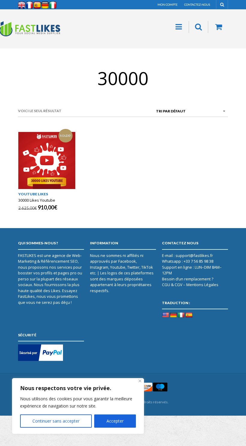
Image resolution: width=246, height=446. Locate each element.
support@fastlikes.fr (194, 255)
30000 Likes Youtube (36, 200)
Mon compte (168, 4)
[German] (173, 315)
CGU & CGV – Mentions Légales (190, 284)
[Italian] (181, 315)
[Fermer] (140, 381)
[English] (165, 315)
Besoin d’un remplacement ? (187, 279)
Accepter (115, 421)
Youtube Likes (33, 194)
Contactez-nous (197, 4)
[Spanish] (189, 315)
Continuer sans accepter (56, 421)
